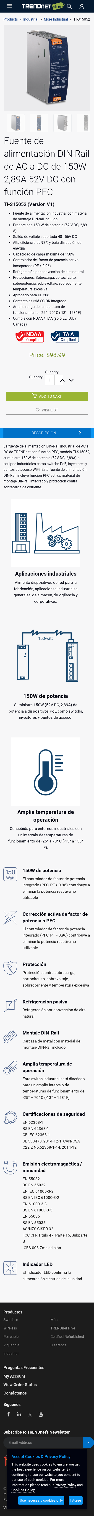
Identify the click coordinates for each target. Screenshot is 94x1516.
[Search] (69, 6)
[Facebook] (8, 1414)
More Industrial (56, 19)
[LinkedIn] (19, 1414)
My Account (14, 1376)
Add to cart (50, 396)
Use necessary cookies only (41, 1500)
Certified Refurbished (67, 1336)
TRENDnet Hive (62, 1328)
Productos (12, 1312)
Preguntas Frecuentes (23, 1367)
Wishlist (50, 410)
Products (10, 19)
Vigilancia (11, 1345)
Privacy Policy (65, 1485)
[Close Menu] (8, 6)
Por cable (10, 1336)
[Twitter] (30, 1414)
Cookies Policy (23, 1490)
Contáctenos (15, 1393)
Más (53, 1320)
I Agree (75, 1500)
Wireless (10, 1328)
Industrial (10, 1353)
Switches (10, 1320)
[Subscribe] (88, 1442)
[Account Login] (81, 7)
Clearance (58, 1345)
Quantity (52, 372)
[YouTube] (40, 1414)
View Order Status (20, 1384)
